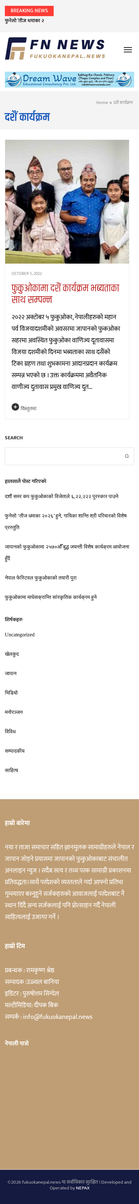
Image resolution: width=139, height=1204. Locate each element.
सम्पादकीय (15, 751)
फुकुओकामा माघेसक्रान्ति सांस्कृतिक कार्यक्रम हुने (51, 597)
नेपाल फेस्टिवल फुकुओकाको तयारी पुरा (41, 578)
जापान (10, 673)
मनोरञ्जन (14, 712)
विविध (10, 731)
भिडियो (11, 693)
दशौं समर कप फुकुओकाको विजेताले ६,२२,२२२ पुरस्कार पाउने (61, 496)
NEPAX (83, 1188)
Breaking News (29, 10)
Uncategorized (20, 634)
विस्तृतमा (29, 408)
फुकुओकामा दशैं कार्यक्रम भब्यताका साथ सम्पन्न (65, 294)
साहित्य (11, 770)
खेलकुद (12, 654)
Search (14, 438)
